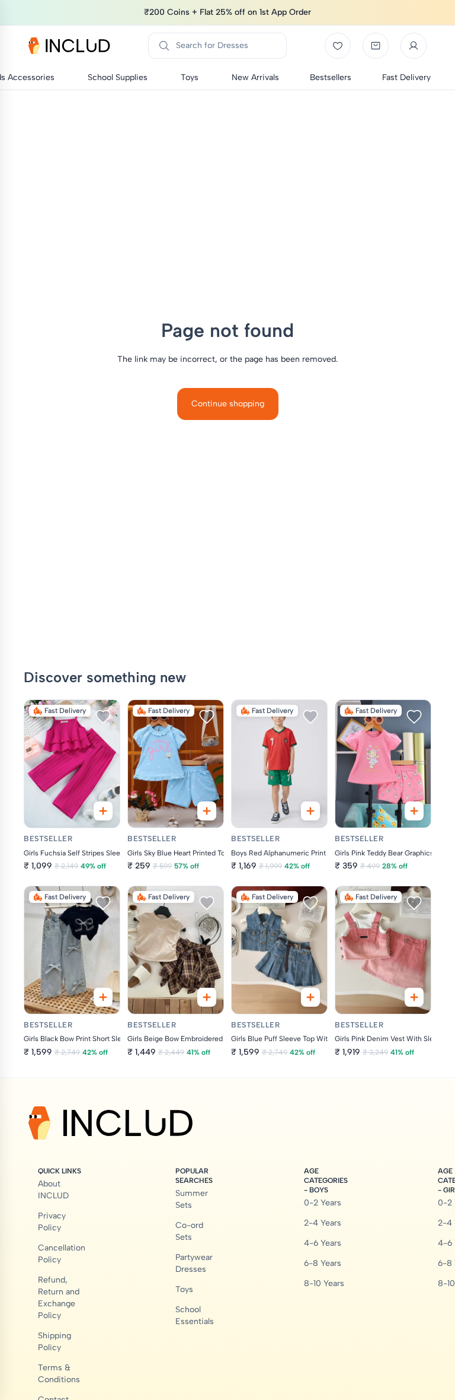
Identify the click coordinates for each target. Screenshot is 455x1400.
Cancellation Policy (61, 1254)
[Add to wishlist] (103, 716)
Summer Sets (191, 1199)
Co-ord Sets (189, 1231)
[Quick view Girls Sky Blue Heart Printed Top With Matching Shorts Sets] (206, 810)
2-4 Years (322, 1223)
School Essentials (194, 1315)
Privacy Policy (52, 1222)
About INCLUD (53, 1190)
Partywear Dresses (194, 1263)
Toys (184, 1289)
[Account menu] (413, 46)
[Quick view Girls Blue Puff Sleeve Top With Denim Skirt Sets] (310, 997)
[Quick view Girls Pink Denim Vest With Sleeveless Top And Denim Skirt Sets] (414, 997)
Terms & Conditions (59, 1374)
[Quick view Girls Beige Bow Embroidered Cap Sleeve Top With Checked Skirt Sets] (206, 997)
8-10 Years (324, 1283)
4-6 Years (322, 1243)
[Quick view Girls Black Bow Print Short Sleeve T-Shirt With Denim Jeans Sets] (103, 997)
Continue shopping (227, 404)
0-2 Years (322, 1203)
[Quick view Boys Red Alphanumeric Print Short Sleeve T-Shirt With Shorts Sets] (310, 810)
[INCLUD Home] (69, 45)
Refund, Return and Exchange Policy (58, 1298)
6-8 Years (322, 1263)
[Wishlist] (338, 46)
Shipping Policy (54, 1342)
